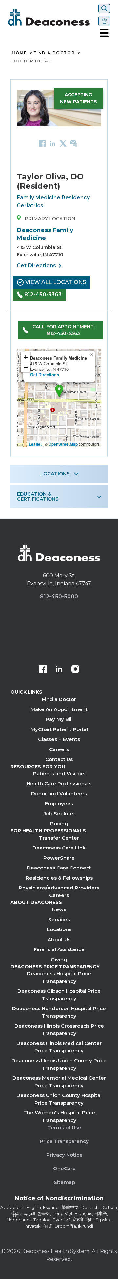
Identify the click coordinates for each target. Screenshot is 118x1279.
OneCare (64, 1168)
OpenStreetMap (63, 444)
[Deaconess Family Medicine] (59, 391)
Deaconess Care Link (59, 848)
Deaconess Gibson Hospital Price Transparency (59, 995)
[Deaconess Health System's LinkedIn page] (59, 670)
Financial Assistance (59, 949)
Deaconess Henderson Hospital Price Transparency (59, 1012)
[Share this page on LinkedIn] (52, 143)
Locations (59, 929)
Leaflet (35, 444)
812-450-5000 (59, 596)
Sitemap (64, 1182)
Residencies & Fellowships (59, 878)
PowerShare (59, 858)
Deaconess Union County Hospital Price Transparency (59, 1099)
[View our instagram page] (75, 670)
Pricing (59, 823)
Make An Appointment (59, 709)
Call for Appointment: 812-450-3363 (63, 330)
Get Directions (40, 266)
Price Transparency (64, 1141)
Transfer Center (59, 838)
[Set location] (104, 21)
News (59, 909)
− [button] (26, 367)
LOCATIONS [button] (54, 474)
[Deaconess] (52, 17)
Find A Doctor (54, 53)
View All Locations (55, 282)
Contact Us (59, 759)
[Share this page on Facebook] (42, 143)
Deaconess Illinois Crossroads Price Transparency (59, 1029)
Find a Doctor (59, 699)
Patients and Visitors (59, 773)
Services (59, 919)
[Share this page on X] (63, 143)
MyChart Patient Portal (59, 729)
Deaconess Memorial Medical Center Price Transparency (59, 1082)
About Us (59, 939)
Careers (59, 749)
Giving (59, 959)
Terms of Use (64, 1127)
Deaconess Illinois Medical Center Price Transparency (59, 1047)
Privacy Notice (64, 1155)
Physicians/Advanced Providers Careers (59, 891)
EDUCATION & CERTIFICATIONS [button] (37, 496)
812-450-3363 (43, 294)
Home (19, 53)
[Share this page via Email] (73, 143)
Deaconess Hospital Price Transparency (59, 977)
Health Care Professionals (59, 783)
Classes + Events (59, 739)
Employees (59, 803)
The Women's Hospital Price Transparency (59, 1116)
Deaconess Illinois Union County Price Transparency (59, 1064)
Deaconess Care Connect (59, 868)
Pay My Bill (59, 719)
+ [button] (26, 357)
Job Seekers (59, 813)
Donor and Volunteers (59, 793)
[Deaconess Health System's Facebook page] (42, 670)
